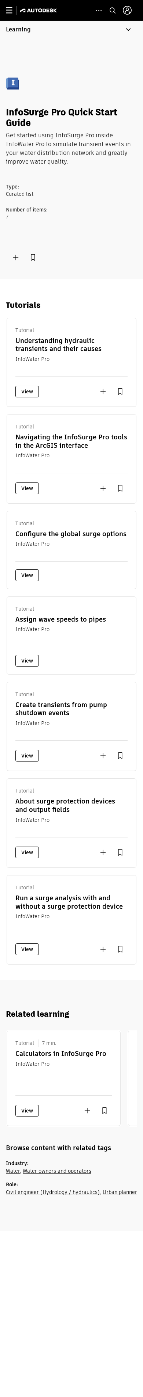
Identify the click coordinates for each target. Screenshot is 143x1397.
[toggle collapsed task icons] (98, 10)
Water (13, 1171)
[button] (71, 33)
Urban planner (120, 1192)
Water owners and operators (57, 1171)
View (27, 391)
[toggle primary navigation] (13, 10)
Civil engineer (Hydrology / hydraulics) (53, 1192)
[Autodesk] (39, 10)
